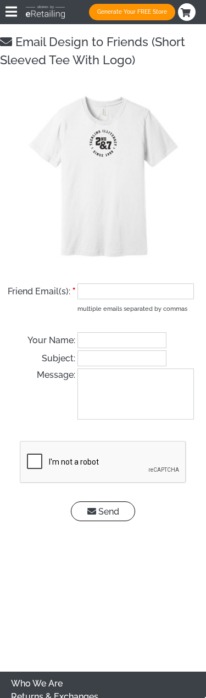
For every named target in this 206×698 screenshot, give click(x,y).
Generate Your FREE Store (132, 12)
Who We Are (37, 683)
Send (107, 511)
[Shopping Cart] (188, 12)
